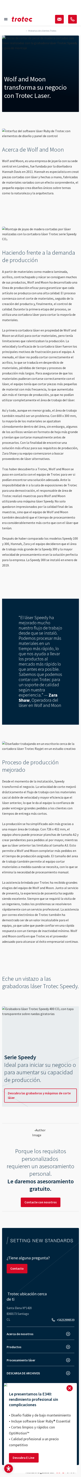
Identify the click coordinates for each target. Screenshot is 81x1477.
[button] (8, 1468)
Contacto (17, 1268)
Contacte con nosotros (41, 1202)
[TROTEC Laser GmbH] (22, 19)
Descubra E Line (24, 1458)
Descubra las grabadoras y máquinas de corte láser (39, 1095)
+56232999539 (65, 1320)
